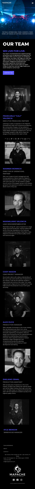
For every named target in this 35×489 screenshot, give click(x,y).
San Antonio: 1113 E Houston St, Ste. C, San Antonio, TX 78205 (17, 455)
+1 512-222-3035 (7, 459)
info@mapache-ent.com (9, 461)
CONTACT (5, 451)
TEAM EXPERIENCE (8, 445)
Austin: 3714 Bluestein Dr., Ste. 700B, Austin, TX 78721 (16, 458)
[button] (32, 3)
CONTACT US (8, 73)
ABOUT (5, 448)
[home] (6, 3)
